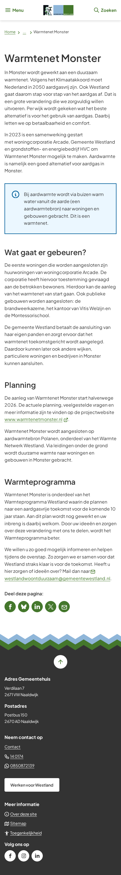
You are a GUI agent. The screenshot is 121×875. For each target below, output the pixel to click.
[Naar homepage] (58, 10)
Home (10, 31)
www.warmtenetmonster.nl (36, 419)
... (24, 31)
